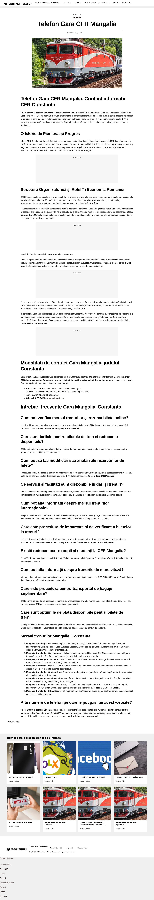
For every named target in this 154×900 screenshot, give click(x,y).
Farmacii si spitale (90, 3)
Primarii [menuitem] (3, 887)
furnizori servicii (86, 713)
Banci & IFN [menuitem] (4, 869)
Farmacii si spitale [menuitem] (7, 883)
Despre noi (69, 848)
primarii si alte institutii (120, 713)
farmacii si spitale (101, 713)
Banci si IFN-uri (57, 713)
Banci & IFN (55, 3)
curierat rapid (71, 713)
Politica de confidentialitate (38, 846)
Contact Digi (66, 716)
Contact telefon (14, 781)
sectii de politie (31, 716)
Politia (115, 3)
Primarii (105, 3)
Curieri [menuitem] (2, 874)
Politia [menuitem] (2, 892)
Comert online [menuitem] (5, 865)
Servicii (76, 3)
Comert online (41, 3)
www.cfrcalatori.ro (56, 398)
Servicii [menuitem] (3, 878)
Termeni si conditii (56, 848)
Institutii (126, 3)
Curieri (66, 3)
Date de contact (82, 848)
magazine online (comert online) (35, 713)
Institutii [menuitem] (3, 896)
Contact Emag (49, 716)
